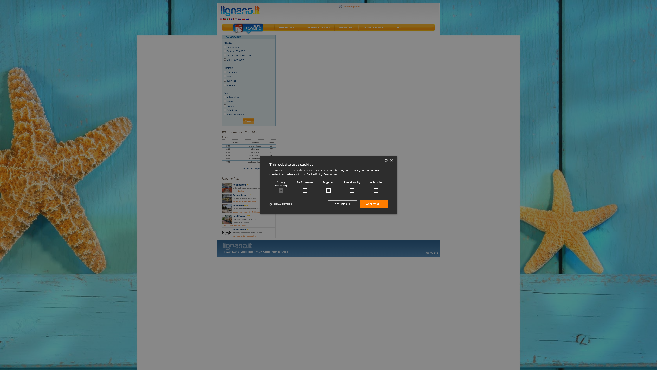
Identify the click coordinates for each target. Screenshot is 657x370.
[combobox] (386, 160)
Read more (330, 174)
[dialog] (328, 185)
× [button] (391, 160)
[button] (280, 204)
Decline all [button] (343, 204)
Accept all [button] (373, 204)
